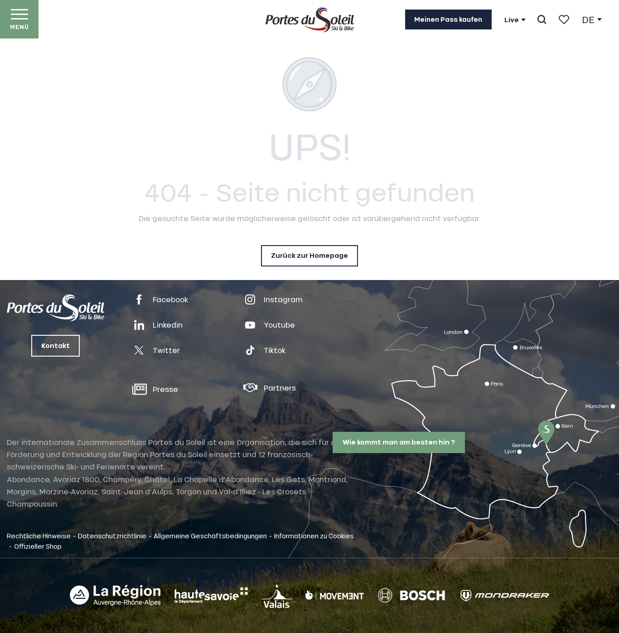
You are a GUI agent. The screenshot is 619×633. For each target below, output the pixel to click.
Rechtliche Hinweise (39, 535)
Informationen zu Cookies (314, 535)
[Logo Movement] (334, 595)
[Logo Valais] (277, 595)
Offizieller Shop (38, 546)
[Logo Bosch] (411, 595)
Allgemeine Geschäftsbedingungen (210, 535)
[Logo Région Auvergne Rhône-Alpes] (115, 595)
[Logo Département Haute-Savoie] (211, 595)
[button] (541, 19)
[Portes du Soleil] (310, 19)
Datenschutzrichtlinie (112, 535)
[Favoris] (564, 19)
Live (511, 20)
